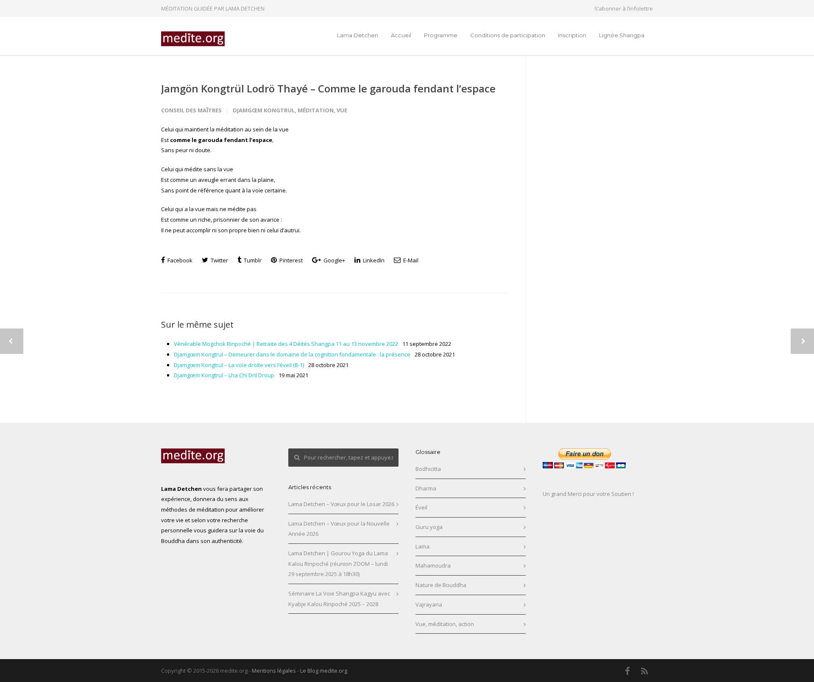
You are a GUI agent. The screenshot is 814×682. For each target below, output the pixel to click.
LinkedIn (373, 260)
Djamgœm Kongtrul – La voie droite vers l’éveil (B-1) (239, 365)
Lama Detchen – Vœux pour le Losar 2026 (341, 504)
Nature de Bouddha (440, 585)
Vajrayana (428, 604)
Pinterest (290, 260)
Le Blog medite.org (323, 670)
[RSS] (644, 671)
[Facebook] (627, 671)
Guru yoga (429, 527)
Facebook (179, 260)
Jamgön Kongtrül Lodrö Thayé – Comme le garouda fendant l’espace (328, 88)
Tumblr (252, 260)
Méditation (316, 110)
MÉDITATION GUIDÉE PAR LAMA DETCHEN (213, 8)
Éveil (421, 507)
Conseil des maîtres (191, 110)
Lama (422, 546)
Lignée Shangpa (621, 35)
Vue (342, 110)
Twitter (218, 260)
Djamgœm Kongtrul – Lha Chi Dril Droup (224, 375)
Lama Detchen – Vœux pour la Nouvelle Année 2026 (339, 529)
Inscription (572, 35)
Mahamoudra (433, 565)
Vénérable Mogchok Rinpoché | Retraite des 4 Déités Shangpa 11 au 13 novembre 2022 (286, 344)
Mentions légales (274, 670)
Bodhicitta (428, 469)
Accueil (401, 35)
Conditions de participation (507, 35)
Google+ (333, 260)
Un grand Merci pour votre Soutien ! (588, 494)
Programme (440, 35)
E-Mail (410, 260)
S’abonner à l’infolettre (623, 8)
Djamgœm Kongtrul (264, 110)
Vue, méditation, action (444, 624)
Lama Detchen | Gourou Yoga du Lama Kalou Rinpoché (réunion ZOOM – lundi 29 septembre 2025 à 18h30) (338, 563)
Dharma (425, 488)
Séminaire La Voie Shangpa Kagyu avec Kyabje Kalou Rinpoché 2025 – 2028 (339, 599)
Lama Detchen (357, 35)
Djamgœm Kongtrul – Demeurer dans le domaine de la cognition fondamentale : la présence (292, 354)
